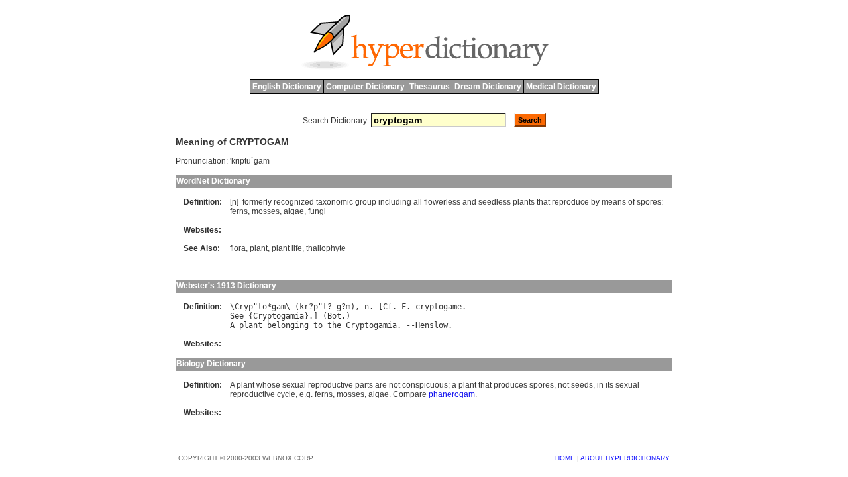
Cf (387, 306)
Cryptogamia (278, 316)
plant (259, 248)
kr (304, 306)
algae (294, 211)
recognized (294, 202)
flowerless (442, 202)
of (631, 202)
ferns (239, 211)
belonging (288, 325)
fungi (317, 211)
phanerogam (452, 394)
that (543, 202)
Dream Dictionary (487, 86)
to (262, 306)
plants (524, 202)
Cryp (244, 306)
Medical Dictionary (561, 86)
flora (238, 248)
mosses (266, 211)
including (394, 202)
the (334, 325)
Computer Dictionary (365, 86)
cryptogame (438, 306)
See (237, 316)
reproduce (570, 202)
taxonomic (334, 202)
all (417, 202)
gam (279, 306)
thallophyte (326, 248)
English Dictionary (286, 86)
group (365, 202)
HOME (565, 458)
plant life (287, 248)
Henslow (431, 325)
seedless (494, 202)
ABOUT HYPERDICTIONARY (625, 458)
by (595, 202)
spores (649, 202)
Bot (334, 316)
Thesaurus (429, 86)
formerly (257, 202)
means (614, 202)
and (469, 202)
